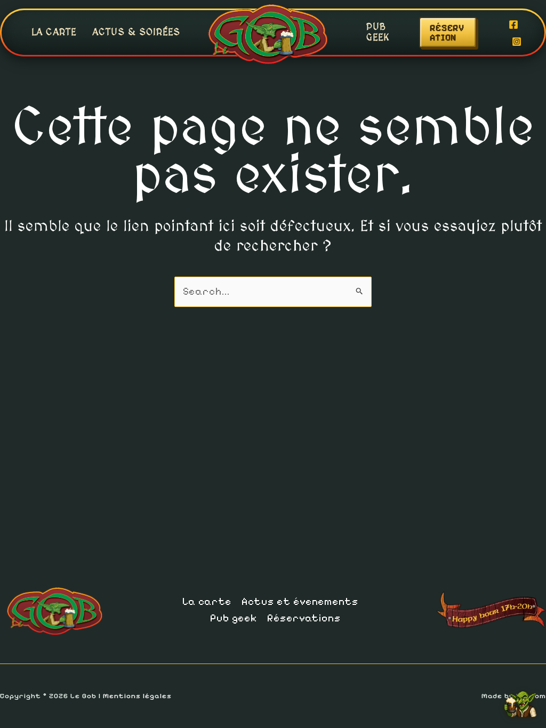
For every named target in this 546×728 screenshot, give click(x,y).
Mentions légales (137, 695)
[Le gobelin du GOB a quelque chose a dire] (520, 700)
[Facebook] (513, 24)
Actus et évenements (300, 602)
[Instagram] (516, 41)
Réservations (304, 618)
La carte (53, 32)
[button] (459, 32)
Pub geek (378, 32)
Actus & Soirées (136, 32)
